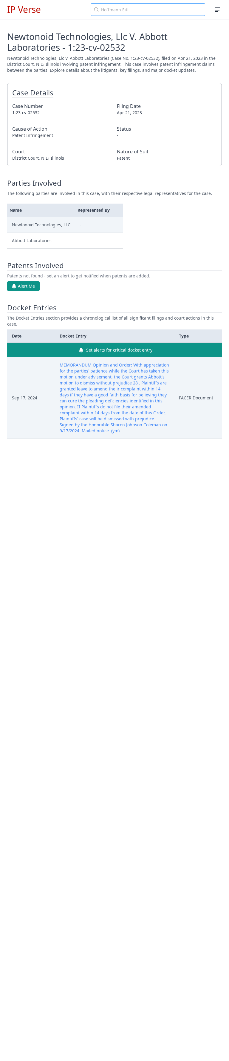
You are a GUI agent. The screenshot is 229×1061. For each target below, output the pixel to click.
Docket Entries (32, 307)
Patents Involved (35, 265)
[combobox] (148, 9)
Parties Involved (34, 183)
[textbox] (151, 10)
